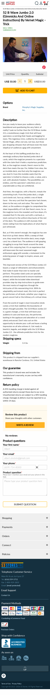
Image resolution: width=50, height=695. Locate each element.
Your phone (9, 463)
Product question (12, 472)
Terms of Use (6, 684)
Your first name (11, 445)
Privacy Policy (16, 684)
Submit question (25, 504)
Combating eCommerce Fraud (13, 618)
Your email (8, 454)
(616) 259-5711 (11, 579)
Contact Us (5, 595)
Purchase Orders (7, 629)
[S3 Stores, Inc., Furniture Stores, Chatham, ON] (13, 643)
